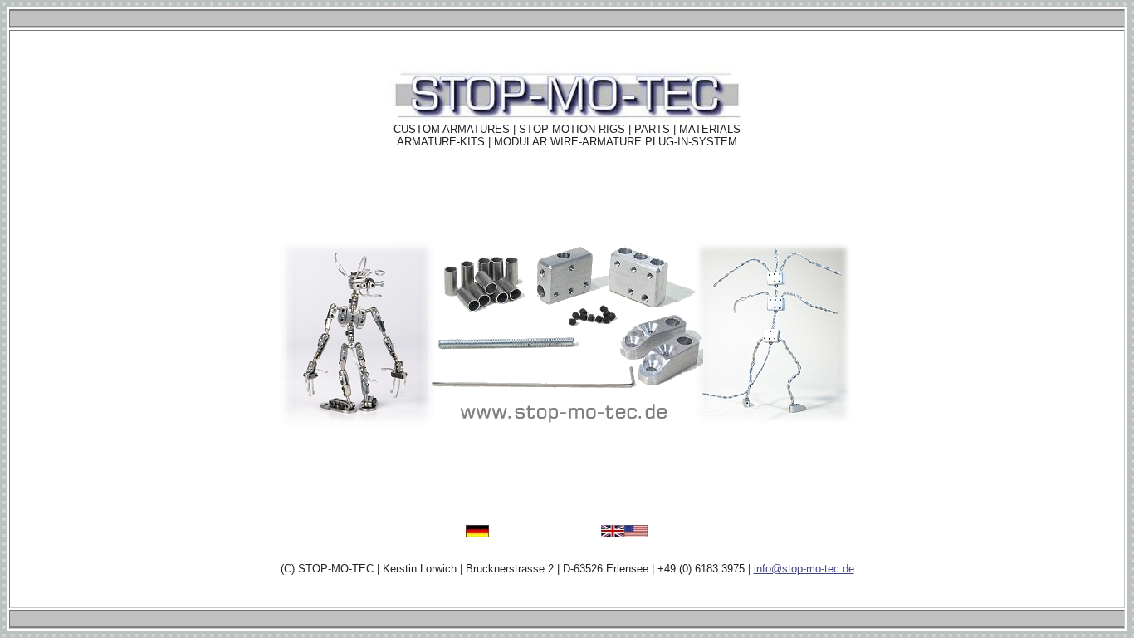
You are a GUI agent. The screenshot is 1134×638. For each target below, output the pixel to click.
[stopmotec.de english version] (624, 533)
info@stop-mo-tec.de (804, 568)
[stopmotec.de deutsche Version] (477, 533)
